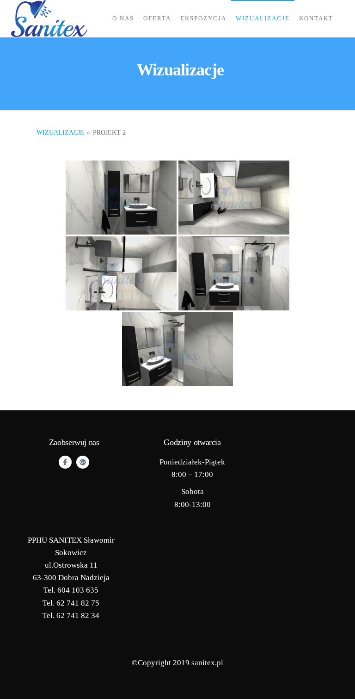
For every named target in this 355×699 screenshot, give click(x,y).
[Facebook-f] (65, 462)
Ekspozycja (203, 18)
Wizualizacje (263, 18)
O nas (123, 18)
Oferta (157, 18)
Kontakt (316, 18)
